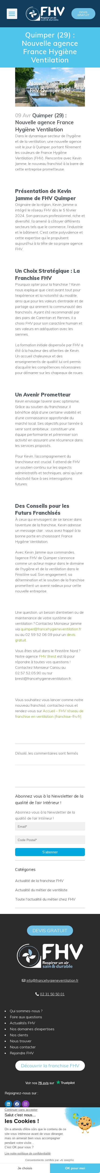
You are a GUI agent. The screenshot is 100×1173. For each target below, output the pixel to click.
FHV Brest (47, 656)
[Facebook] (17, 1104)
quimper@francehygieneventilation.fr (51, 629)
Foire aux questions (26, 1017)
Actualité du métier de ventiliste (41, 890)
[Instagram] (25, 1104)
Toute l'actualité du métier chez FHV (45, 899)
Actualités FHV (22, 1023)
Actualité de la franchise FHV (39, 880)
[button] (12, 14)
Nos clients (19, 1035)
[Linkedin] (8, 1104)
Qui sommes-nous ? (26, 1011)
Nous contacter (23, 1047)
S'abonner (50, 852)
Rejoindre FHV (22, 1053)
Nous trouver (20, 1041)
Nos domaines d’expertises (32, 1029)
